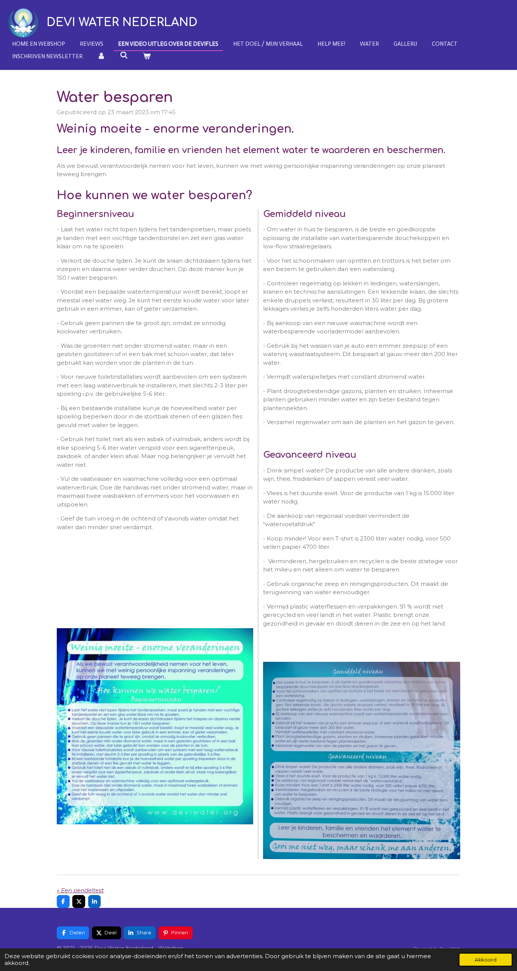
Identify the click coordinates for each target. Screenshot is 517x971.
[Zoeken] (123, 55)
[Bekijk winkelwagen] (146, 56)
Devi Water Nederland (122, 22)
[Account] (101, 56)
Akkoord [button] (486, 960)
